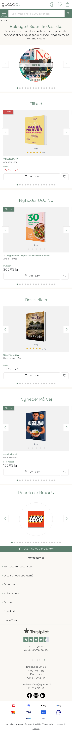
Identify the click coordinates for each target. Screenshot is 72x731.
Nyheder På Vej (36, 399)
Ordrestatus (11, 584)
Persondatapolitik (33, 724)
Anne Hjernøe (10, 258)
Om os (8, 602)
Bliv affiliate (11, 620)
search (68, 13)
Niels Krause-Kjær (12, 358)
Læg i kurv (32, 176)
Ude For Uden (11, 355)
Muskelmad (10, 454)
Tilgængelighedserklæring (54, 724)
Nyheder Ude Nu (36, 200)
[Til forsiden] (11, 4)
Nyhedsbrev (11, 593)
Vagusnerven (10, 158)
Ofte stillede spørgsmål (19, 575)
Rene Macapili (10, 457)
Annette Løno (10, 162)
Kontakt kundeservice (18, 566)
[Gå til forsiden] (36, 660)
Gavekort (9, 611)
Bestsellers (36, 300)
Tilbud (36, 104)
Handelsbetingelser (14, 724)
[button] (17, 88)
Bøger (36, 65)
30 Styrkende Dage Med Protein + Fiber (26, 255)
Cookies (36, 728)
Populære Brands (36, 493)
